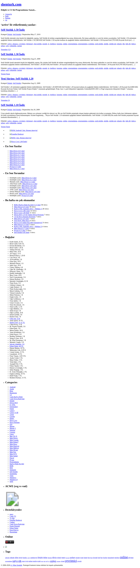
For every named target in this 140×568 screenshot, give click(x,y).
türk (45, 561)
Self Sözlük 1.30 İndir (13, 54)
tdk (123, 44)
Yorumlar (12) (6, 49)
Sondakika (13, 474)
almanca (15, 44)
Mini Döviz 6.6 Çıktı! (17, 157)
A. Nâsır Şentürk (16, 565)
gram (81, 557)
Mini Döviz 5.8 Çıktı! (29, 186)
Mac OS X (13, 436)
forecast (67, 557)
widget (53, 561)
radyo (15, 561)
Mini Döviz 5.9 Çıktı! (26, 194)
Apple (12, 389)
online (65, 44)
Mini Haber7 (14, 442)
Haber (12, 418)
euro (63, 557)
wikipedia (13, 46)
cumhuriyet (33, 557)
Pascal (12, 458)
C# (11, 395)
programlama (72, 44)
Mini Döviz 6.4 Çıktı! (17, 161)
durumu (50, 557)
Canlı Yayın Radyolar (17, 399)
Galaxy (12, 411)
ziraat (62, 561)
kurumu (59, 44)
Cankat (12, 522)
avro (20, 558)
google (44, 44)
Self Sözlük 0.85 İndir (21, 232)
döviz (54, 557)
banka (25, 557)
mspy (11, 514)
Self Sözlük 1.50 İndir (13, 29)
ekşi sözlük (38, 44)
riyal (26, 561)
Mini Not (13, 452)
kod (99, 557)
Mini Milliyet (14, 448)
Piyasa (12, 460)
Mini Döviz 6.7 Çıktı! (17, 155)
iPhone (12, 426)
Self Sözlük (17, 34)
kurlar (105, 557)
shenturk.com (11, 4)
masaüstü (111, 557)
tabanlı (119, 44)
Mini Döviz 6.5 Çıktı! (17, 159)
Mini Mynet (14, 450)
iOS (11, 424)
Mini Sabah (14, 456)
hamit (85, 557)
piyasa (130, 558)
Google (12, 416)
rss (6, 20)
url (47, 561)
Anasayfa (8, 14)
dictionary (29, 44)
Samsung (13, 470)
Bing (11, 391)
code (28, 557)
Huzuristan (13, 532)
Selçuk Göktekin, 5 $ (17, 344)
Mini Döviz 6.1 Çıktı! (17, 169)
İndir (7, 16)
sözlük (106, 44)
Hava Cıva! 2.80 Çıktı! (22, 211)
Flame (12, 409)
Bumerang (13, 393)
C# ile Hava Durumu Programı (24, 217)
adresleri (7, 557)
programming (82, 44)
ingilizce (53, 44)
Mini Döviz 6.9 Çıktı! (17, 151)
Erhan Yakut (14, 528)
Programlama (14, 462)
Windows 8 (14, 480)
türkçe (133, 44)
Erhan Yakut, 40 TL (16, 346)
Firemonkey (14, 407)
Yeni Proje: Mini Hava (22, 221)
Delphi (9, 34)
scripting (91, 44)
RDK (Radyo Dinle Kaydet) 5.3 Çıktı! (27, 205)
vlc (49, 561)
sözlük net (112, 44)
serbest (30, 561)
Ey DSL (12, 405)
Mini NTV (13, 454)
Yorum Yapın (5, 74)
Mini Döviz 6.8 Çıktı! (17, 153)
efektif (59, 557)
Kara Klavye (14, 530)
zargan (19, 46)
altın (16, 558)
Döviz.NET (14, 403)
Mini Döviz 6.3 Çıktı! (17, 163)
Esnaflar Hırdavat (16, 520)
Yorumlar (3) (5, 100)
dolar (45, 557)
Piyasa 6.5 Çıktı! (15, 167)
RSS (11, 468)
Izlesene (12, 430)
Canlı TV (13, 516)
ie (48, 44)
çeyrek (79, 561)
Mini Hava (13, 444)
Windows (13, 478)
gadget (72, 558)
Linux (12, 434)
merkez (116, 557)
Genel (12, 415)
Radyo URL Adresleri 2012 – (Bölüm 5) (28, 226)
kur (102, 557)
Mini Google (14, 440)
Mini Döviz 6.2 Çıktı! (17, 165)
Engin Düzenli (15, 526)
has (89, 557)
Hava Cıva (13, 420)
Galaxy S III (14, 413)
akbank (12, 557)
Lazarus (12, 432)
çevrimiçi (22, 44)
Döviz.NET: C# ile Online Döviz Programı (29, 215)
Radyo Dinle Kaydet (17, 464)
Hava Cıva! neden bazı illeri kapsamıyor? (28, 223)
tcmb (39, 561)
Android (12, 387)
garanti (78, 557)
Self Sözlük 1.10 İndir (13, 105)
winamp (59, 561)
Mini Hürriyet (14, 446)
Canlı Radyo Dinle (16, 397)
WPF (11, 482)
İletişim (7, 18)
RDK (11, 466)
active (10, 44)
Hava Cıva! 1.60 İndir (21, 213)
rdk (19, 561)
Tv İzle (12, 518)
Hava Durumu (15, 422)
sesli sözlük (99, 44)
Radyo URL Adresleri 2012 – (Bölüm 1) (28, 209)
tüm (42, 561)
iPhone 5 (13, 428)
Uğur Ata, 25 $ (15, 319)
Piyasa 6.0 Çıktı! (27, 195)
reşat (23, 561)
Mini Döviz (14, 438)
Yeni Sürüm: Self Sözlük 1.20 (17, 78)
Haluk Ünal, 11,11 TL (17, 322)
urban (3, 46)
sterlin (35, 561)
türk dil (128, 44)
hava (91, 557)
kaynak (95, 557)
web (7, 46)
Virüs (11, 476)
